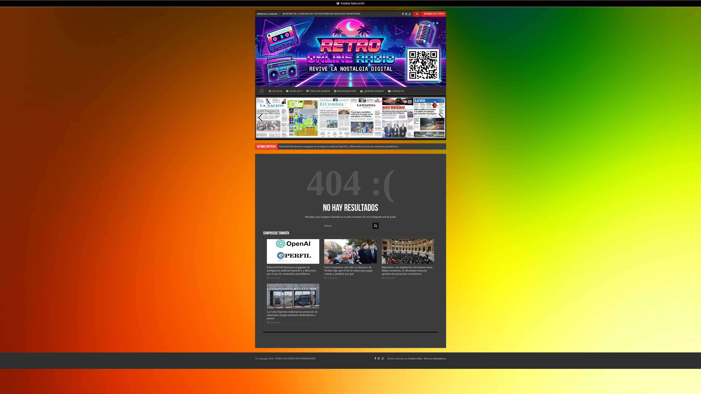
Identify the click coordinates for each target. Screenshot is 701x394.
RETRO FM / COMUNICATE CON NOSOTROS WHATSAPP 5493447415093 (322, 14)
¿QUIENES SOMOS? (373, 91)
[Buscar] (375, 226)
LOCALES (277, 91)
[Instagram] (406, 14)
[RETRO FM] (350, 52)
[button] (440, 118)
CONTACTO (397, 91)
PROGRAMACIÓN (346, 91)
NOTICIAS (295, 91)
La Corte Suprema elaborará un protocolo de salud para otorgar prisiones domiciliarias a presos (292, 315)
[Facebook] (403, 14)
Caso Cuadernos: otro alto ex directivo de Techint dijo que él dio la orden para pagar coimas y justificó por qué (348, 270)
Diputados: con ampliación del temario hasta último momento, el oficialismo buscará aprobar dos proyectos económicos (407, 270)
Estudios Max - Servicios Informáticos (427, 358)
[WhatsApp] (409, 14)
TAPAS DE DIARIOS (320, 91)
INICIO (262, 90)
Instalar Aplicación (352, 3)
